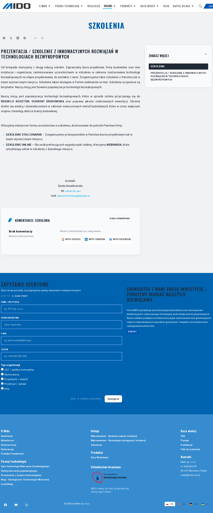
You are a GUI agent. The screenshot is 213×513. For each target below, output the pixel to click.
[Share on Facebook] (4, 38)
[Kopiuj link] (35, 38)
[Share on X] (11, 38)
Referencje (7, 449)
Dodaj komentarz (120, 218)
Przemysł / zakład (15, 383)
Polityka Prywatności (12, 453)
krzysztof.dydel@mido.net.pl (73, 196)
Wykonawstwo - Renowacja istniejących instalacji (118, 440)
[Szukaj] (200, 6)
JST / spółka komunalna (19, 369)
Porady (185, 440)
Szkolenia (96, 445)
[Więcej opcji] (42, 38)
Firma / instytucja (10, 302)
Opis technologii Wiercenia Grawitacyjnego (25, 466)
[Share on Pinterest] (25, 38)
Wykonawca (11, 374)
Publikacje (187, 445)
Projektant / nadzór (16, 379)
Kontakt (132, 331)
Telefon (4, 349)
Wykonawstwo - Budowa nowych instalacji (114, 436)
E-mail (4, 333)
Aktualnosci (7, 440)
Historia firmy (8, 445)
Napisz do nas (181, 6)
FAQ (183, 436)
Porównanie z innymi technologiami (21, 475)
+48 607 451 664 (72, 191)
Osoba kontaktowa (10, 317)
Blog (166, 6)
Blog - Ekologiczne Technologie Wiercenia (25, 479)
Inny (6, 388)
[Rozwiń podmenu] (49, 7)
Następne (113, 398)
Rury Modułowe (99, 457)
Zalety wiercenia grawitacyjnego (19, 471)
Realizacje (93, 6)
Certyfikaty (7, 484)
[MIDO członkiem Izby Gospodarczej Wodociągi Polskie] (109, 477)
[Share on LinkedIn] (18, 38)
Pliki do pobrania (190, 449)
